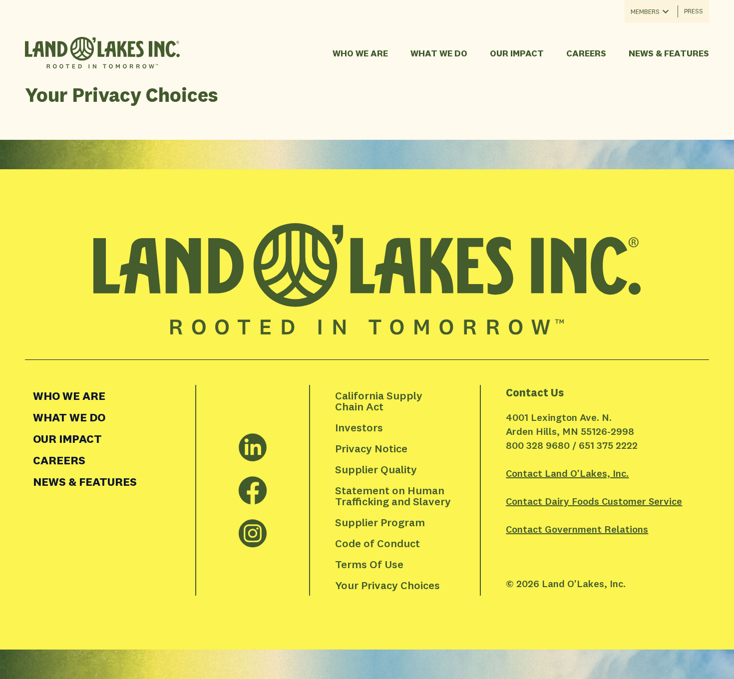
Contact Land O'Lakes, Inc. (567, 473)
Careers (586, 53)
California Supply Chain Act (380, 400)
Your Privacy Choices (387, 585)
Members (645, 11)
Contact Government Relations (577, 529)
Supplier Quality (376, 469)
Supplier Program (380, 522)
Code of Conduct (377, 543)
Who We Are (360, 53)
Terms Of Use (369, 564)
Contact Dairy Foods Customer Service (594, 501)
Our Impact (517, 53)
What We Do (438, 53)
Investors (359, 427)
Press (693, 11)
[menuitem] (110, 395)
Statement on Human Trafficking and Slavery (393, 495)
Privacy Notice (371, 448)
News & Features (669, 53)
